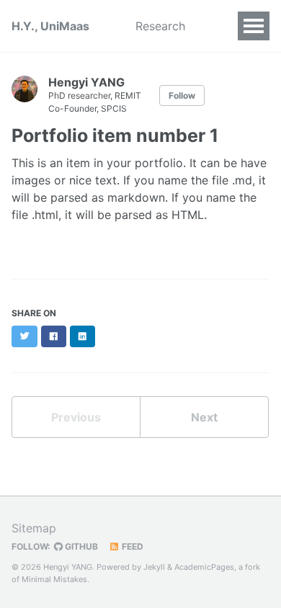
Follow (182, 95)
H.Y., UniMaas (50, 26)
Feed (131, 546)
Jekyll (154, 567)
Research (160, 26)
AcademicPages (204, 567)
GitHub (80, 546)
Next (204, 417)
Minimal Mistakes (54, 579)
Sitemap (34, 528)
